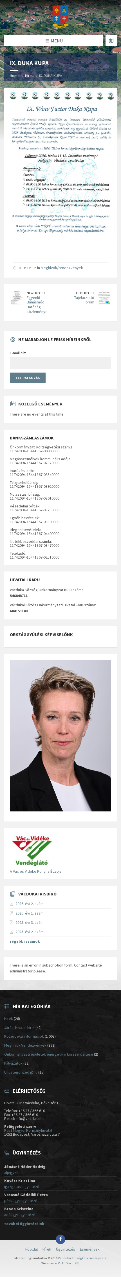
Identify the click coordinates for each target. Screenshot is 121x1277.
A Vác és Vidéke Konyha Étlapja (36, 871)
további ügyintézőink (24, 1223)
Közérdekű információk (24, 1036)
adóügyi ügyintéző (19, 1214)
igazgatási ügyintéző (21, 1186)
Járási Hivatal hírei (19, 1027)
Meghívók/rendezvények (62, 267)
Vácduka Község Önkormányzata (82, 1258)
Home (15, 75)
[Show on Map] (111, 40)
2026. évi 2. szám (29, 903)
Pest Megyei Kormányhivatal (28, 1130)
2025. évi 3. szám (29, 922)
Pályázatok (13, 1063)
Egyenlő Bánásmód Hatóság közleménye (37, 304)
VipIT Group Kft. (69, 1263)
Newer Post (36, 293)
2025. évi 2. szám (29, 931)
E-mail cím (18, 352)
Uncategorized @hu (20, 1072)
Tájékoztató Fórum (84, 300)
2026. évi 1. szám (29, 913)
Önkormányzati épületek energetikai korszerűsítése (48, 1054)
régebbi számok (25, 941)
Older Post (85, 293)
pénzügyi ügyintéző (20, 1200)
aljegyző (11, 1172)
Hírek (29, 75)
